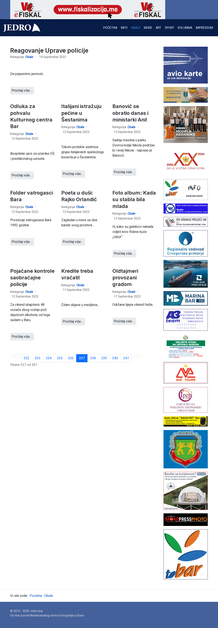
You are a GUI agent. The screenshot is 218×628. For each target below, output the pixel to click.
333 (37, 358)
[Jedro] (21, 27)
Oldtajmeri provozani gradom (125, 277)
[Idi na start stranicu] (13, 355)
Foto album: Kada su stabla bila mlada (134, 199)
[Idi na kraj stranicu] (139, 355)
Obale (29, 57)
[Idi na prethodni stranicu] (18, 355)
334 (49, 358)
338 (93, 358)
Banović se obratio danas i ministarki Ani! (130, 113)
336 (71, 358)
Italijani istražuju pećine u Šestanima (81, 113)
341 (126, 358)
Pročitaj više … (22, 90)
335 (60, 358)
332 (26, 358)
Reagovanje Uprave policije (49, 50)
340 (115, 358)
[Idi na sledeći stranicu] (134, 355)
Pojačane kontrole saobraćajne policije (32, 277)
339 (104, 358)
